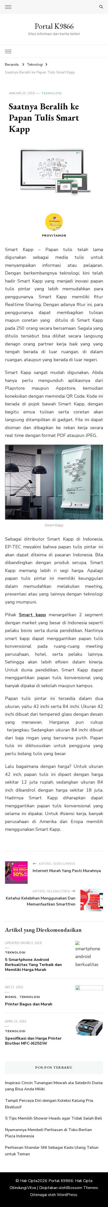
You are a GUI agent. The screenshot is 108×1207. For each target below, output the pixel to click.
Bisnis (10, 997)
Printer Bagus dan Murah (28, 1004)
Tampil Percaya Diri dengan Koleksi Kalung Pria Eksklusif (49, 1104)
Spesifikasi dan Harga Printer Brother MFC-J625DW (33, 1041)
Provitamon (54, 236)
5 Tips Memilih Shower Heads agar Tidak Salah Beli (53, 1118)
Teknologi (51, 93)
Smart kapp (32, 615)
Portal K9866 (54, 26)
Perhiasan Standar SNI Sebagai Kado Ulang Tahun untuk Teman (51, 1151)
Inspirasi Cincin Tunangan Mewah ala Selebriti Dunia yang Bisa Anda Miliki (54, 1086)
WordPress (67, 1195)
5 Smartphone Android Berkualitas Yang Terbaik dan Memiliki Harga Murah (33, 964)
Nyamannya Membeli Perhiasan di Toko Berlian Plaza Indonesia (48, 1133)
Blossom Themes (82, 1188)
